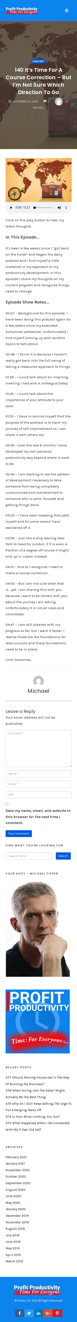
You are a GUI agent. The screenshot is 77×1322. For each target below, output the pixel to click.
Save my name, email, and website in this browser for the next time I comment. (38, 816)
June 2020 (13, 1196)
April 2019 (13, 1255)
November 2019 (17, 1222)
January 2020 (16, 1209)
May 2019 (13, 1248)
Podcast (38, 61)
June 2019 (13, 1242)
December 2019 (17, 1216)
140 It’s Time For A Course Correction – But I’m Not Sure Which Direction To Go (38, 81)
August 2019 (15, 1229)
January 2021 (15, 1163)
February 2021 (16, 1157)
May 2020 (13, 1203)
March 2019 (14, 1261)
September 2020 (18, 1183)
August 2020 (15, 1190)
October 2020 (16, 1176)
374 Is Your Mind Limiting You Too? (33, 1117)
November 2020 (18, 1170)
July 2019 (12, 1235)
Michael (38, 691)
